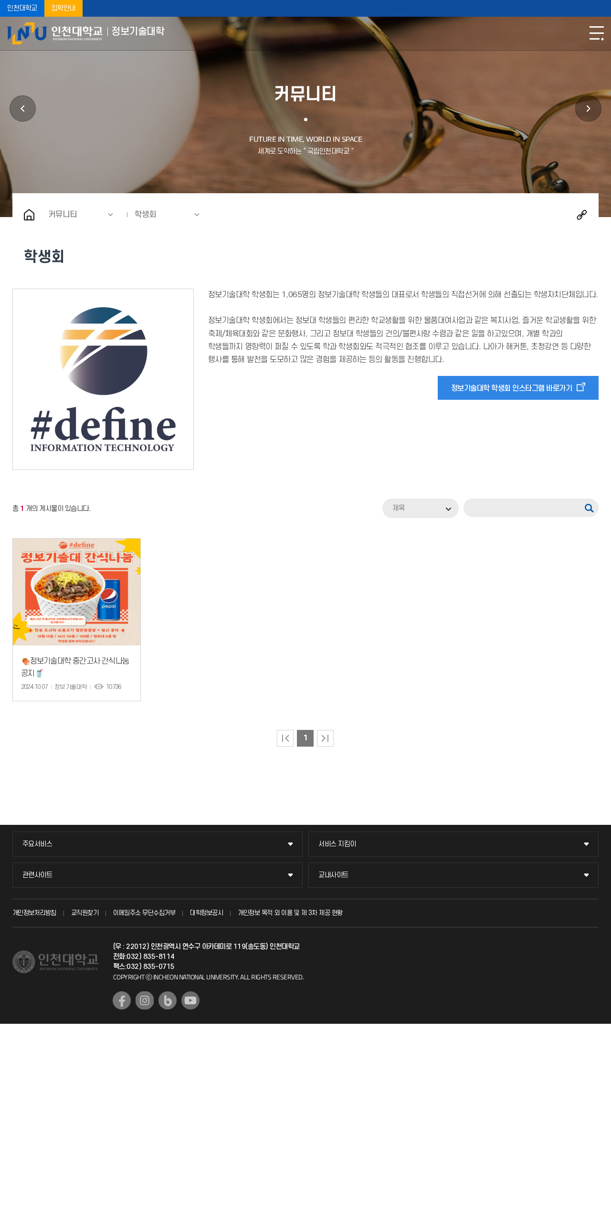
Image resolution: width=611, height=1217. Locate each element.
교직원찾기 (85, 912)
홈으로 (29, 215)
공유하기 (582, 215)
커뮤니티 (62, 214)
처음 (285, 738)
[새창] (122, 1000)
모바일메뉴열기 (596, 33)
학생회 (145, 214)
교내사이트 (333, 875)
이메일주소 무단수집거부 (144, 912)
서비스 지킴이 (337, 844)
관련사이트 (37, 875)
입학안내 (63, 8)
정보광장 (588, 108)
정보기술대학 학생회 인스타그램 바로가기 (511, 388)
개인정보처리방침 (34, 912)
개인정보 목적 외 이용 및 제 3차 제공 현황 (290, 912)
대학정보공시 (206, 912)
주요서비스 (37, 844)
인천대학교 (22, 8)
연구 (23, 108)
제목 (398, 508)
